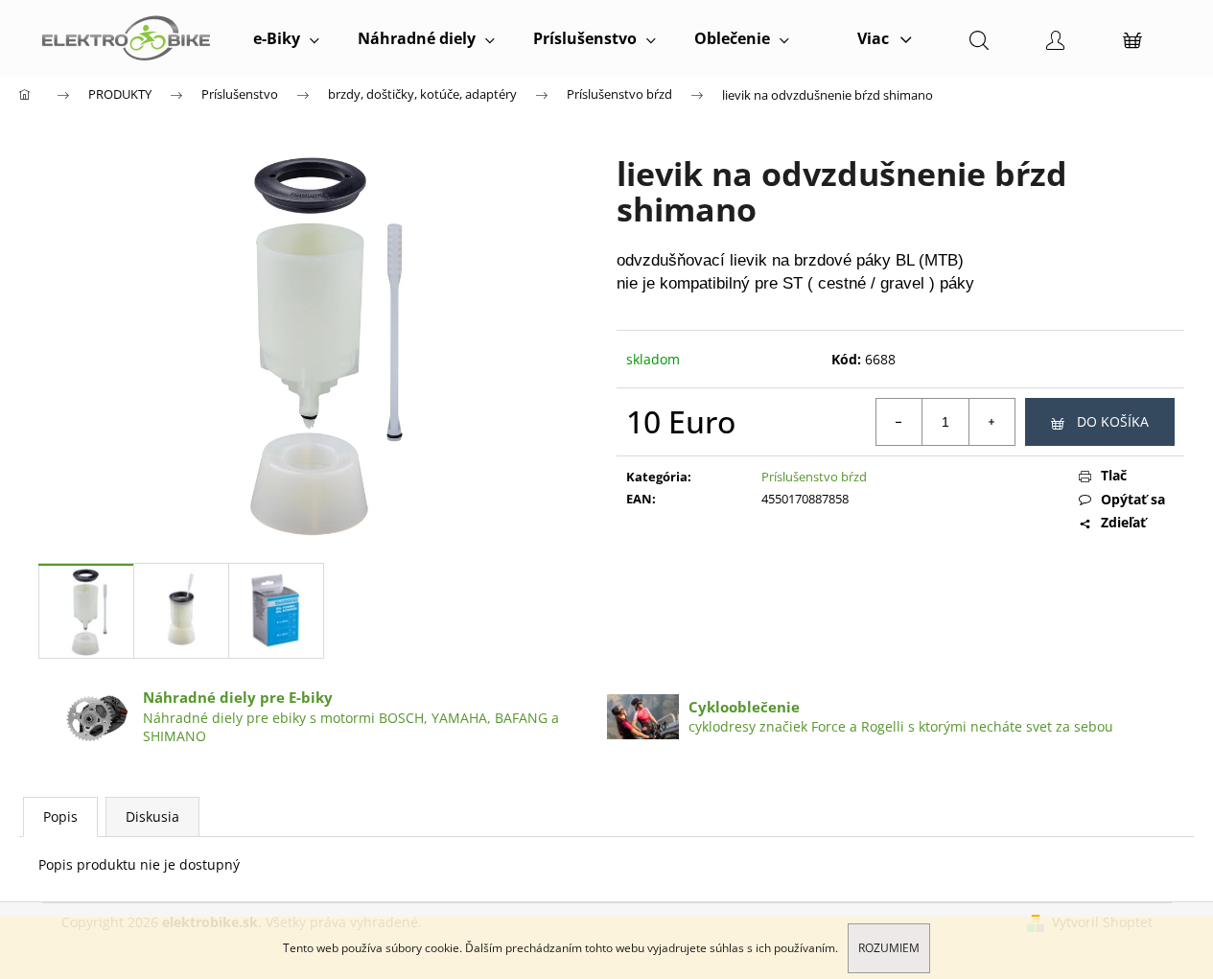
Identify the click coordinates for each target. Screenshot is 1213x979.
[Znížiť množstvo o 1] (899, 422)
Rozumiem (889, 948)
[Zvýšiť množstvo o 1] (991, 422)
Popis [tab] (60, 816)
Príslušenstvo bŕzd (814, 476)
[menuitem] (286, 38)
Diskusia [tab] (152, 816)
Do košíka (1113, 421)
